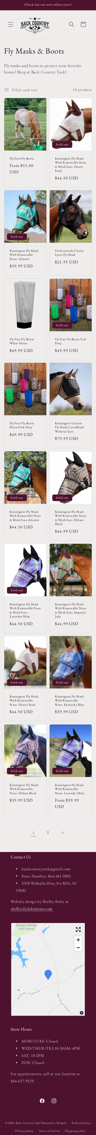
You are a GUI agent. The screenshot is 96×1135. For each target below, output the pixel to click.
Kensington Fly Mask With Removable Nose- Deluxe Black (24, 789)
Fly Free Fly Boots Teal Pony (70, 341)
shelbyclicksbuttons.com (32, 908)
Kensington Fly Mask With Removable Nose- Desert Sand (24, 701)
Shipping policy (75, 1131)
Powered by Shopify (54, 1122)
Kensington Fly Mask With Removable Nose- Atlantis (24, 255)
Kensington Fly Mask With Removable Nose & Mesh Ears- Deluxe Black (70, 518)
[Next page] (62, 832)
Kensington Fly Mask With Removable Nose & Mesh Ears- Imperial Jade (70, 610)
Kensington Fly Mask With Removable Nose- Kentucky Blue (69, 701)
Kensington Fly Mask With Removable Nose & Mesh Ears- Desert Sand (70, 164)
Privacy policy (24, 1131)
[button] (11, 24)
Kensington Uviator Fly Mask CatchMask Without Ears (69, 427)
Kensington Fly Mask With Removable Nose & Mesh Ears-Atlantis (25, 516)
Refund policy (81, 1123)
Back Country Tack (28, 1122)
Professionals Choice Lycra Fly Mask (69, 253)
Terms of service (49, 1131)
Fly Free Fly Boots (22, 158)
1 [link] (34, 832)
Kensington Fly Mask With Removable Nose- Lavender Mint (69, 789)
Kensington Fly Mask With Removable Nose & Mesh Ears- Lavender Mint (25, 610)
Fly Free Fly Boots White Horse (22, 341)
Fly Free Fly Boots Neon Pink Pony (22, 425)
